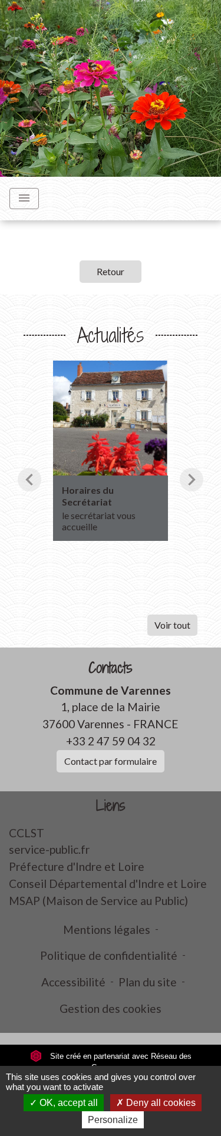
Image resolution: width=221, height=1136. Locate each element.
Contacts (110, 667)
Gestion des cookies (110, 1008)
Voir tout (172, 624)
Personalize (113, 1120)
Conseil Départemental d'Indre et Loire (108, 883)
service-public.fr (49, 849)
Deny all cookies (160, 1103)
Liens (111, 805)
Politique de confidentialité (108, 955)
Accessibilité (73, 982)
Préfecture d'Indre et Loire (76, 866)
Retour (110, 271)
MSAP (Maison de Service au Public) (98, 900)
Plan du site (147, 982)
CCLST (26, 833)
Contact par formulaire (110, 761)
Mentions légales (106, 929)
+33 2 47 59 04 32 (111, 741)
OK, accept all (67, 1103)
